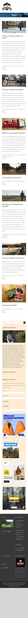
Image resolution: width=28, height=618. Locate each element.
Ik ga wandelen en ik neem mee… (12, 177)
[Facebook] (2, 531)
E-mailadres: (6, 396)
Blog (20, 66)
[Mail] (2, 534)
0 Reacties (10, 156)
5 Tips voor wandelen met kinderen (13, 89)
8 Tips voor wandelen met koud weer (13, 258)
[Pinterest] (10, 531)
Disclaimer (11, 584)
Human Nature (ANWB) (9, 305)
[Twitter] (4, 531)
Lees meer (4, 69)
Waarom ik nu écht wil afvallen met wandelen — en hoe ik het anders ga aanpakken (20, 535)
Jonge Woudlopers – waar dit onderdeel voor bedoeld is (20, 524)
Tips (22, 66)
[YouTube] (8, 531)
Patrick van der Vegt (7, 66)
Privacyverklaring (12, 586)
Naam (4, 390)
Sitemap (17, 586)
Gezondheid (23, 154)
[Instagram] (6, 531)
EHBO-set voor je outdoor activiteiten (13, 133)
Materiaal (3, 156)
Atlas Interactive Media (12, 582)
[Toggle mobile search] (22, 2)
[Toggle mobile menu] (25, 2)
